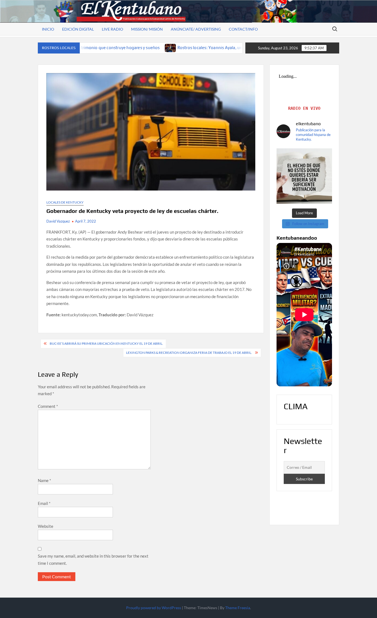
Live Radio (112, 29)
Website (45, 526)
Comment (48, 406)
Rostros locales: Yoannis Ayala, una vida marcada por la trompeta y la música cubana (217, 47)
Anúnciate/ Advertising (196, 29)
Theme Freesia (237, 607)
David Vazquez (58, 221)
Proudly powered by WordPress (153, 607)
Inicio (48, 29)
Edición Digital (78, 29)
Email (44, 503)
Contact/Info (243, 29)
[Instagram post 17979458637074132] (304, 176)
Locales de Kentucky (65, 202)
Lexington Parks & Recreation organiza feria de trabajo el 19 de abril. (189, 353)
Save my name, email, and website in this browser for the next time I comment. (93, 559)
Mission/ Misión (147, 29)
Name (44, 480)
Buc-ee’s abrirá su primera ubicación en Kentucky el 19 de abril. (106, 343)
